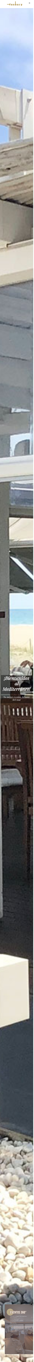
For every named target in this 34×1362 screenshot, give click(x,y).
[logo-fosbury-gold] (14, 2)
